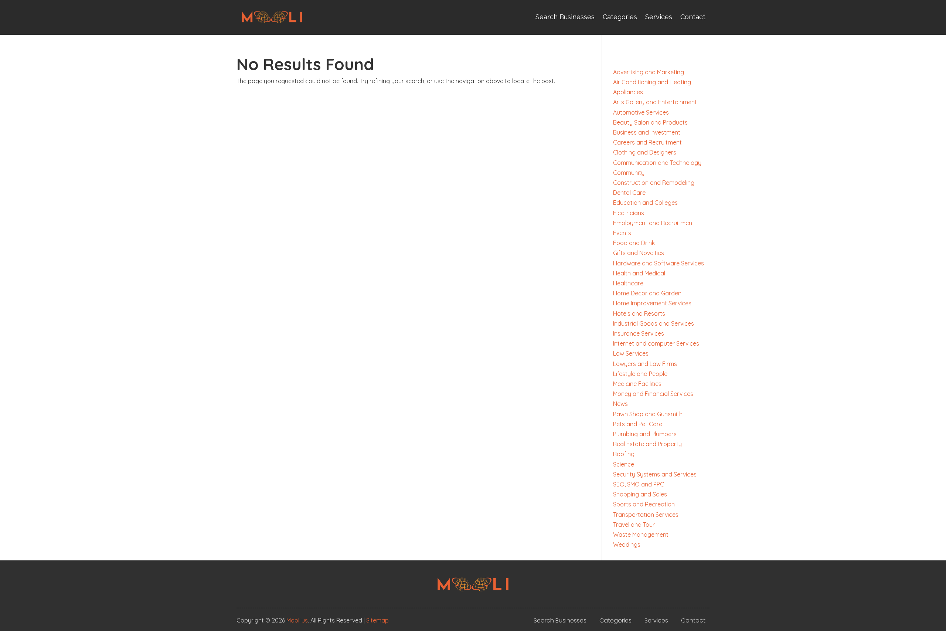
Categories (620, 17)
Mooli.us (297, 620)
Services (658, 17)
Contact (692, 17)
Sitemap (377, 620)
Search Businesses (565, 17)
